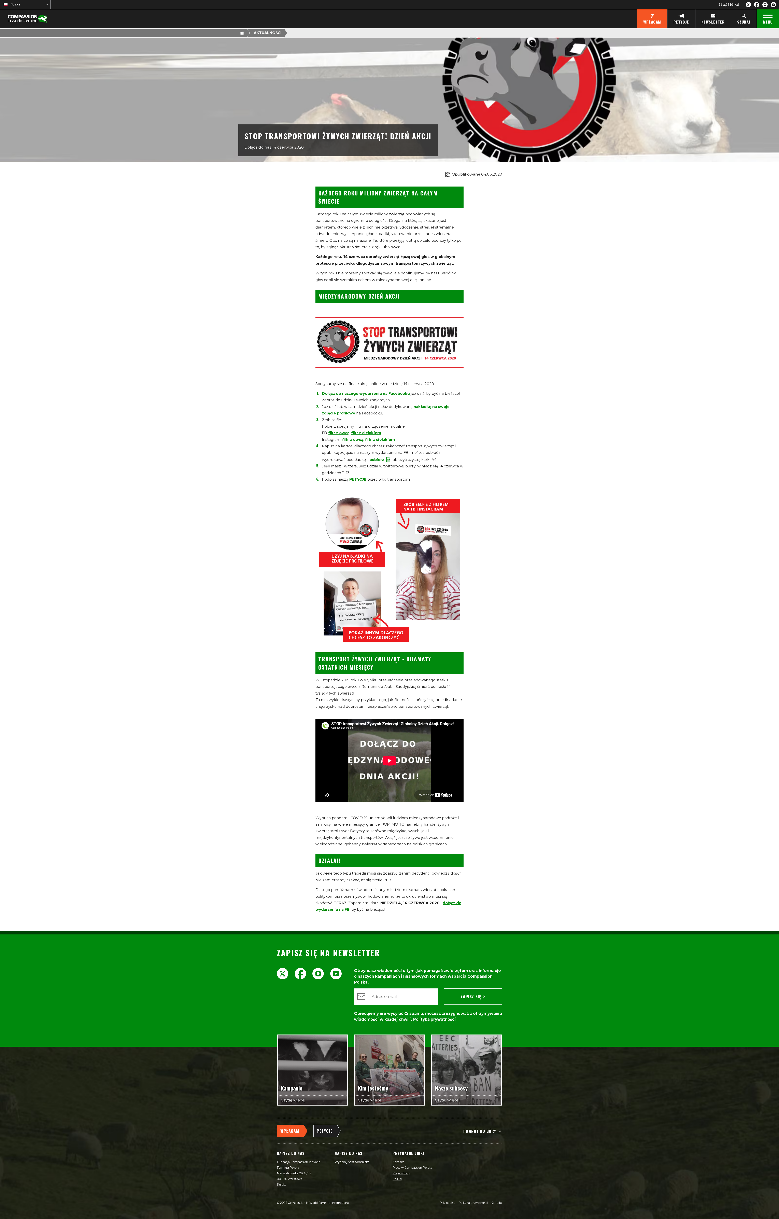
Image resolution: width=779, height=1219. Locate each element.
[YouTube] (773, 4)
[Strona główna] (242, 33)
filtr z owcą (339, 433)
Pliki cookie (447, 1203)
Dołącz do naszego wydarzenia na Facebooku (366, 393)
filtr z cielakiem (366, 433)
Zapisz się (471, 997)
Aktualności (267, 33)
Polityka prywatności (473, 1203)
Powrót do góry (479, 1131)
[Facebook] (756, 4)
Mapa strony (401, 1173)
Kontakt (398, 1162)
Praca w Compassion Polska (412, 1167)
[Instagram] (765, 4)
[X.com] (748, 4)
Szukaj (397, 1179)
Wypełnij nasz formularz (352, 1162)
